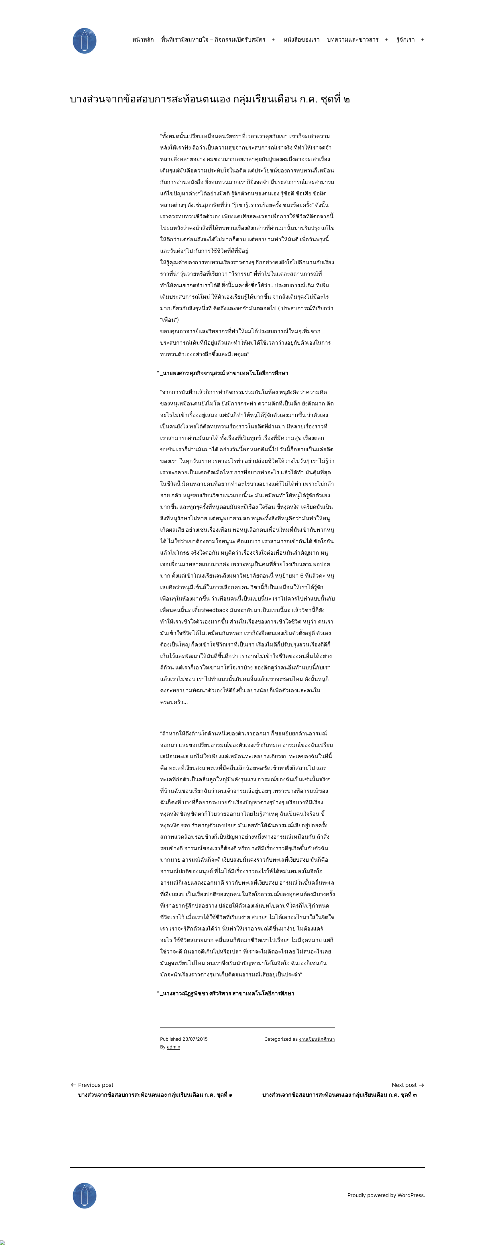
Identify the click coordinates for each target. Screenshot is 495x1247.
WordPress (411, 1195)
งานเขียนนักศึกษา (317, 1039)
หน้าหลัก (143, 39)
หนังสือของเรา (302, 39)
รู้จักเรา (405, 39)
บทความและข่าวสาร (353, 39)
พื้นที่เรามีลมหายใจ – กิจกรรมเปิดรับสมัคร (213, 39)
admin (173, 1047)
